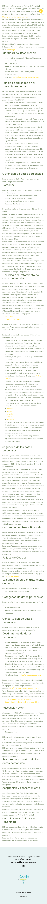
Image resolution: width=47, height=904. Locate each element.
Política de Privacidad (13, 319)
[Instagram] (23, 866)
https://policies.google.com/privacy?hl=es (24, 688)
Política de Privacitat (23, 893)
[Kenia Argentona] (7, 6)
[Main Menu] (41, 11)
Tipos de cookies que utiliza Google (18, 699)
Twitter (9, 411)
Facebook (10, 409)
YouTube (10, 417)
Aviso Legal (11, 50)
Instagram (10, 420)
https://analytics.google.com (30, 675)
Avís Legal (23, 896)
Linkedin (10, 414)
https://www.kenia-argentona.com (26, 77)
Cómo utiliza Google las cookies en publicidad (21, 702)
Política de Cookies (12, 576)
